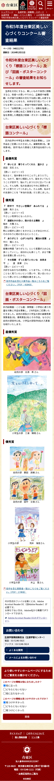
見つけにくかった (15, 710)
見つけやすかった (15, 702)
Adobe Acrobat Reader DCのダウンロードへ (26, 619)
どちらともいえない (16, 689)
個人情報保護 (21, 737)
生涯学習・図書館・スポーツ (31, 12)
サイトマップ (16, 733)
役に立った (11, 685)
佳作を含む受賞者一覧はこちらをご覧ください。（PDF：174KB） (27, 590)
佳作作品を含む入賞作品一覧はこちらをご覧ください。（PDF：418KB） (27, 283)
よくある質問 (16, 650)
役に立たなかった (15, 693)
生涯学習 (5, 14)
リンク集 (35, 737)
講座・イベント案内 (23, 14)
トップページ (7, 12)
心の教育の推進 (43, 14)
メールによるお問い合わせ (23, 657)
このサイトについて (35, 733)
